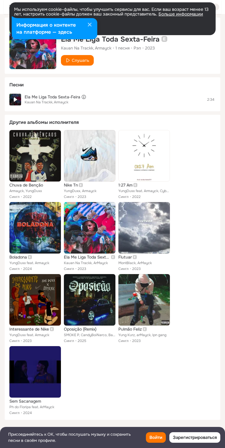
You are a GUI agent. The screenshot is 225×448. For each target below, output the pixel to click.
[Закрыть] (90, 25)
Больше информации (180, 14)
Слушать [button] (80, 60)
